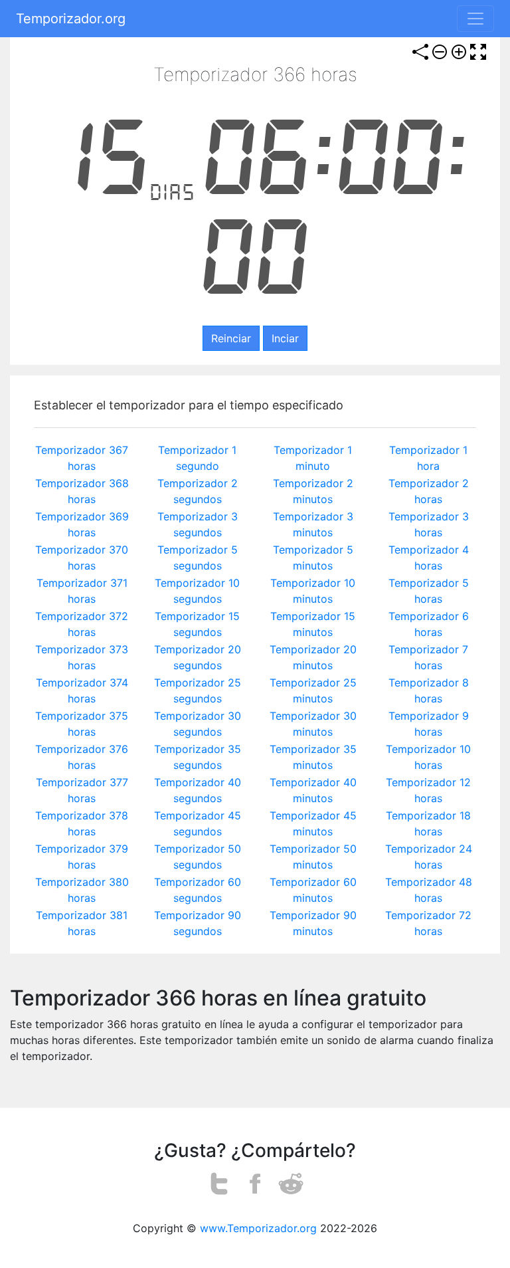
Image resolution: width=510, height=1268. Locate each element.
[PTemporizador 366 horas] (219, 1184)
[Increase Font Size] (459, 52)
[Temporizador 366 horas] (255, 1184)
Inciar (285, 338)
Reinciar (231, 338)
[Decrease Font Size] (440, 52)
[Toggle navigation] (475, 18)
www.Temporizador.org (258, 1228)
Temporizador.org (71, 19)
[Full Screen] (478, 52)
